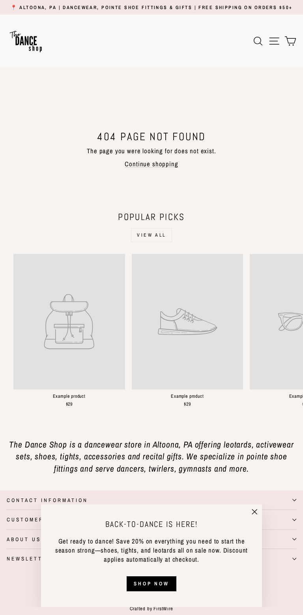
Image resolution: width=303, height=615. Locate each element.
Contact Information (47, 500)
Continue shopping (151, 164)
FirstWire (162, 608)
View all (151, 235)
